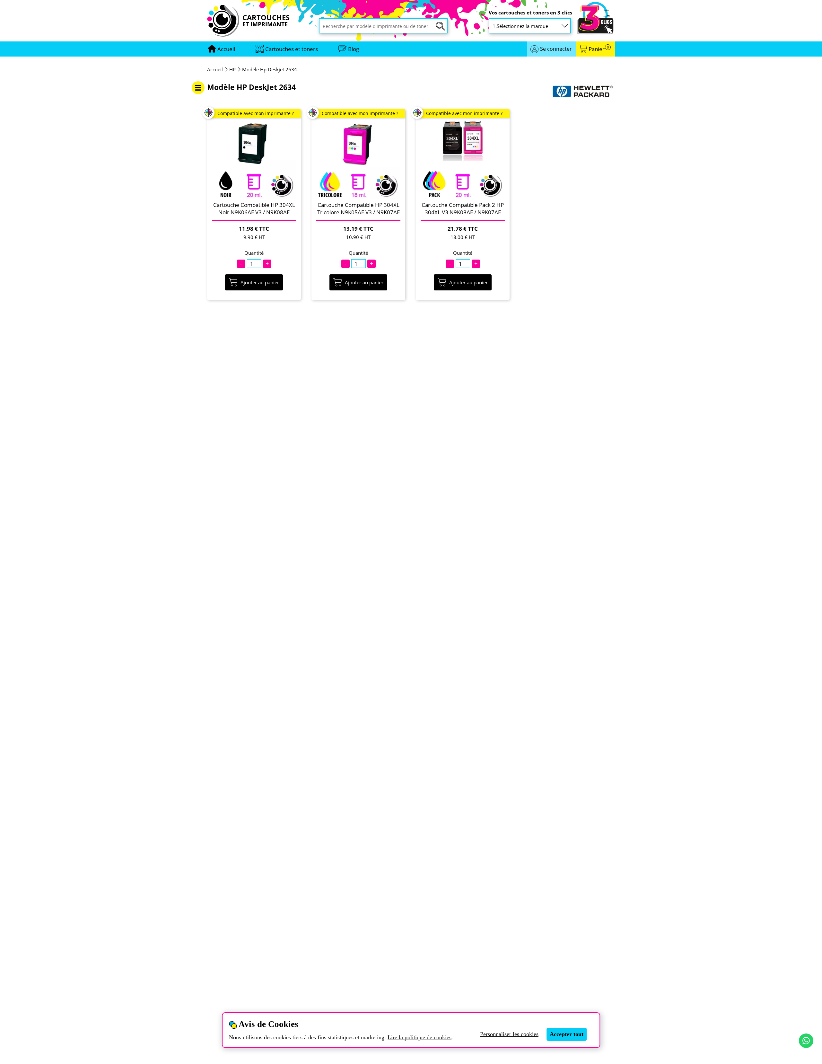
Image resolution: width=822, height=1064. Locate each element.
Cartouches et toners (291, 49)
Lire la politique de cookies (419, 1037)
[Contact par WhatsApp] (806, 1041)
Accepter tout (566, 1034)
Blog (353, 49)
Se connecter (556, 48)
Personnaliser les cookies (509, 1034)
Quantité (254, 253)
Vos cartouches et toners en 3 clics (530, 13)
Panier (599, 49)
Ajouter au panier (259, 282)
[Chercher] (440, 26)
